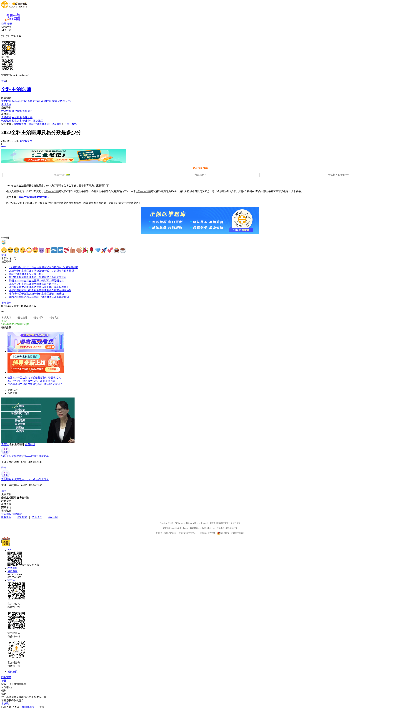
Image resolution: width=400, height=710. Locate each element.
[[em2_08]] (48, 250)
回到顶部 (6, 677)
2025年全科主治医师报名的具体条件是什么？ (34, 283)
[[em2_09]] (54, 250)
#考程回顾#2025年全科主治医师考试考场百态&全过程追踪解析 (43, 267)
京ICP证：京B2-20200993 (166, 533)
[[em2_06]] (35, 250)
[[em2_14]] (85, 250)
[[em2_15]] (91, 250)
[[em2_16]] (98, 250)
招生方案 (17, 120)
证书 (68, 101)
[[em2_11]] (66, 250)
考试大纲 (6, 104)
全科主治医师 (16, 89)
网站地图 (53, 517)
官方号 (11, 580)
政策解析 (57, 124)
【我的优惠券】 (28, 707)
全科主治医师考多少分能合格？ (26, 274)
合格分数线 (70, 124)
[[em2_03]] (16, 250)
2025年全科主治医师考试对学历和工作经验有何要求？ (39, 287)
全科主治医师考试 (39, 124)
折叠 (3, 680)
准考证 (37, 101)
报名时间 (6, 101)
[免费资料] (5, 545)
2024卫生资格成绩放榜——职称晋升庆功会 (25, 456)
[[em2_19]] (116, 250)
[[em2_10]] (60, 250)
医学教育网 (20, 124)
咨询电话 (13, 571)
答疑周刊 (27, 111)
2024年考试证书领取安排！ (16, 324)
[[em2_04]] (23, 250)
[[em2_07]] (41, 250)
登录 (3, 23)
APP (10, 550)
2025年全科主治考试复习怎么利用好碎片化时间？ (35, 384)
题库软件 (27, 117)
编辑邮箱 (22, 517)
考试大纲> (200, 174)
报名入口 (17, 101)
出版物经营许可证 (207, 533)
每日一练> (60, 174)
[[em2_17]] (104, 250)
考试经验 (6, 111)
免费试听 (6, 120)
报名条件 (27, 101)
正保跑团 (38, 120)
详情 (3, 467)
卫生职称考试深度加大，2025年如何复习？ (25, 479)
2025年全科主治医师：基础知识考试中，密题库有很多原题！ (42, 270)
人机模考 (6, 117)
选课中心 (27, 120)
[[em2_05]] (29, 250)
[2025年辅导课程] (36, 372)
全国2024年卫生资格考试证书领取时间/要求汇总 (34, 377)
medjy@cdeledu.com (207, 528)
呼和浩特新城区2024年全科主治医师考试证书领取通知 (39, 297)
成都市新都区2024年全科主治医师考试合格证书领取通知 (40, 290)
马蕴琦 (5, 444)
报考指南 (6, 302)
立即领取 (6, 514)
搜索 (3, 81)
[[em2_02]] (10, 250)
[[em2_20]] (123, 250)
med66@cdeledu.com (180, 528)
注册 (9, 23)
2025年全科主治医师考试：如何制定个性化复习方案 (37, 277)
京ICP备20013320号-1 (187, 533)
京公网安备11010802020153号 (232, 533)
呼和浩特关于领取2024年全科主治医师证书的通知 (36, 293)
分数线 (61, 101)
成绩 (54, 101)
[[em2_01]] (4, 250)
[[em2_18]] (110, 250)
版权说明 (6, 517)
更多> (4, 321)
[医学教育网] (14, 7)
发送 (3, 255)
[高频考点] (36, 351)
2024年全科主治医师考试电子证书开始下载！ (33, 381)
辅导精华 (17, 111)
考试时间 (46, 101)
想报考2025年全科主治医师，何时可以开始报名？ (36, 280)
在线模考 (17, 117)
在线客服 (13, 568)
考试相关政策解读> (338, 174)
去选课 (5, 703)
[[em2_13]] (79, 250)
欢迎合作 (37, 517)
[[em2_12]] (73, 250)
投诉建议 (13, 671)
